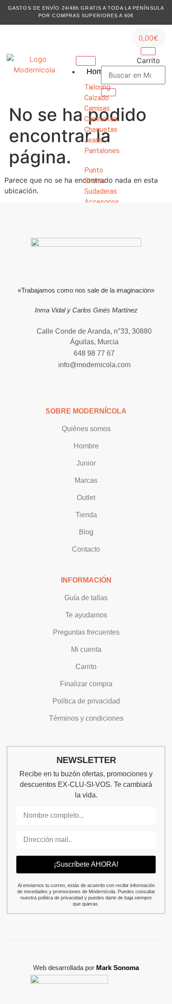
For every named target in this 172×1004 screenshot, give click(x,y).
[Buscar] (108, 92)
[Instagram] (81, 382)
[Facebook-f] (90, 382)
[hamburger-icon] (86, 61)
